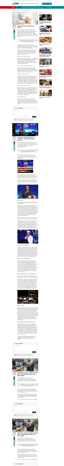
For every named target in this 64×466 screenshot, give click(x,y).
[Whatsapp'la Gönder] (14, 34)
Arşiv (35, 0)
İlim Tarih (29, 3)
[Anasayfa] (12, 0)
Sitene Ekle (38, 0)
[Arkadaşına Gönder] (14, 35)
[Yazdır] (14, 37)
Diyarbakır (22, 3)
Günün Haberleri (18, 0)
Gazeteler (27, 0)
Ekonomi (35, 3)
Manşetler (15, 0)
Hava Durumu (30, 0)
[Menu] (43, 3)
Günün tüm (49, 7)
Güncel (25, 3)
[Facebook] (14, 30)
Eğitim (33, 3)
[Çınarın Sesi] (15, 3)
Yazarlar (33, 0)
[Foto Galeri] (51, 0)
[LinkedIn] (14, 33)
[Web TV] (49, 0)
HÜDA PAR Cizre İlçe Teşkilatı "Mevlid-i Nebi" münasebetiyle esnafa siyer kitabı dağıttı (31, 7)
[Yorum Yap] (14, 38)
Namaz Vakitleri (23, 0)
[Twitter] (14, 31)
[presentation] (15, 7)
